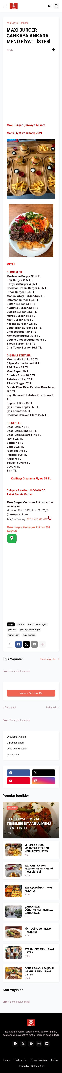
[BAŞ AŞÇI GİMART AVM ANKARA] (13, 891)
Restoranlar (13, 754)
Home (6, 1060)
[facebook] (18, 772)
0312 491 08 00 (37, 519)
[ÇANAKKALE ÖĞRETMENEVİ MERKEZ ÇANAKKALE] (13, 911)
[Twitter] (26, 644)
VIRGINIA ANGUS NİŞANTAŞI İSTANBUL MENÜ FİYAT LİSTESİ (37, 848)
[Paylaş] (52, 50)
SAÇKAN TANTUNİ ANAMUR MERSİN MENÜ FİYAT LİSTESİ (38, 868)
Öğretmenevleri (15, 742)
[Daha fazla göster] (42, 644)
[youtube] (18, 780)
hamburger (13, 635)
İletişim (55, 1060)
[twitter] (44, 772)
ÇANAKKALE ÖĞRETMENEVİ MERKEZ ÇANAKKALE (38, 909)
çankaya (12, 629)
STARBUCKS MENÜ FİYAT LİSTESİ (39, 951)
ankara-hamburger (37, 624)
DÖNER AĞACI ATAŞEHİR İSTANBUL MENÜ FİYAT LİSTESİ (39, 971)
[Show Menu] (5, 6)
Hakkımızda (20, 1060)
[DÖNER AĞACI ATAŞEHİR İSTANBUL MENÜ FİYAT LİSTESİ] (13, 973)
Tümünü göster (48, 659)
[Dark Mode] (49, 6)
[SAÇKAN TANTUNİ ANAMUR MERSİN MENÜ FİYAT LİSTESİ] (13, 870)
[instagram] (44, 780)
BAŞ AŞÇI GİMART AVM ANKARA (38, 889)
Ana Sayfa (12, 22)
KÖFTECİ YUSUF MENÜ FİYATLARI (37, 930)
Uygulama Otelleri (16, 736)
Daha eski (51, 707)
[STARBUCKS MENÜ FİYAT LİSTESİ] (13, 952)
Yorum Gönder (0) (31, 693)
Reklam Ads (37, 1066)
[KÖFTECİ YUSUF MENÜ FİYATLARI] (13, 932)
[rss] (47, 1044)
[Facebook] (18, 644)
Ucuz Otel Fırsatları (17, 748)
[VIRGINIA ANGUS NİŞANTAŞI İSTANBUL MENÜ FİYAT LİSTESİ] (13, 850)
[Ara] (56, 6)
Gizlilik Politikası (38, 1060)
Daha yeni (10, 707)
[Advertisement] (31, 88)
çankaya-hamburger (30, 629)
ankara (24, 22)
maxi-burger (29, 635)
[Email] (34, 644)
